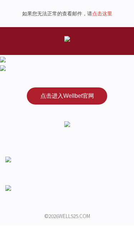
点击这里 (102, 13)
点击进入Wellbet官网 (67, 96)
